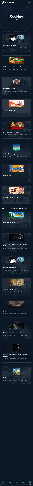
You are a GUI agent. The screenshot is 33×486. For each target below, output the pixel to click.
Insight (3, 485)
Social (16, 485)
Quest (10, 485)
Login (28, 3)
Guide (29, 485)
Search (23, 485)
